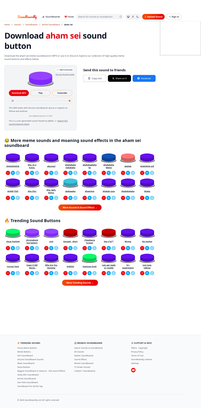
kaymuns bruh (90, 266)
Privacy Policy (137, 351)
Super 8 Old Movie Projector (32, 266)
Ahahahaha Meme (108, 166)
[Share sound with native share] (18, 173)
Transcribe (62, 93)
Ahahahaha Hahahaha (70, 166)
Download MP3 (19, 93)
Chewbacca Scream (89, 241)
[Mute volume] (12, 101)
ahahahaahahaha (90, 166)
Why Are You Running (51, 266)
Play (41, 93)
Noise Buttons (23, 367)
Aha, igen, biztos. (51, 191)
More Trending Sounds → (80, 282)
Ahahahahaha (127, 191)
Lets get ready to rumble (109, 266)
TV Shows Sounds (82, 367)
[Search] (121, 16)
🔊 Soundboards (51, 16)
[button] (40, 78)
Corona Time (13, 266)
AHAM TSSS (12, 191)
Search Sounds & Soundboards (88, 348)
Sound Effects (80, 359)
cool (51, 241)
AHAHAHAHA (12, 166)
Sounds (17, 24)
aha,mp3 (51, 166)
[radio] (128, 16)
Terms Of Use (137, 355)
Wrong (128, 241)
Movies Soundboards (84, 363)
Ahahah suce (109, 191)
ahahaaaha (70, 191)
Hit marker (147, 241)
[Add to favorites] (8, 173)
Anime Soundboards (26, 378)
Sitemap (135, 363)
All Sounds (79, 351)
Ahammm (89, 191)
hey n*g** (109, 241)
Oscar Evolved (13, 241)
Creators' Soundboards (84, 371)
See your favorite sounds (65, 74)
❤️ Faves (69, 16)
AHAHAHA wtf (147, 166)
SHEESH (70, 266)
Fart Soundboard (25, 355)
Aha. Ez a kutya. (32, 166)
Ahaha (147, 191)
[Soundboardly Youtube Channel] (133, 370)
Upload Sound (154, 16)
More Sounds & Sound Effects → (80, 207)
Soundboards (31, 24)
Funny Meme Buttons (27, 348)
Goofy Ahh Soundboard (28, 374)
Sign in (175, 16)
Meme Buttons (24, 351)
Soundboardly (27, 16)
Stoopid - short (70, 241)
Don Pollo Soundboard (27, 382)
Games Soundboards (83, 355)
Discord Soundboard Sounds (30, 359)
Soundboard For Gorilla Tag (30, 386)
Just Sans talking (147, 266)
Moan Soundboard (25, 363)
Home (7, 24)
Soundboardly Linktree (141, 359)
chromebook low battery (32, 241)
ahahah (127, 166)
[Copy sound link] (13, 173)
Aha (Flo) (32, 191)
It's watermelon (128, 266)
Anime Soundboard (51, 24)
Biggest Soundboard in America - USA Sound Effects (41, 371)
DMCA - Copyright (139, 348)
